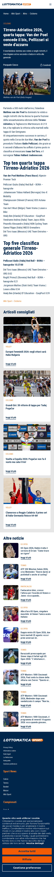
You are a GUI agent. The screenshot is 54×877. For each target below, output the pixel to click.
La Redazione (8, 757)
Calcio (5, 779)
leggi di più (11, 364)
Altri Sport (15, 13)
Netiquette (6, 761)
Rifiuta (26, 859)
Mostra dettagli (35, 843)
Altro (25, 13)
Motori (5, 790)
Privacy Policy (8, 747)
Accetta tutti (27, 851)
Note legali (7, 754)
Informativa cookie (9, 751)
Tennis (5, 783)
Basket (6, 787)
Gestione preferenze (10, 764)
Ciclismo (33, 13)
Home (6, 13)
